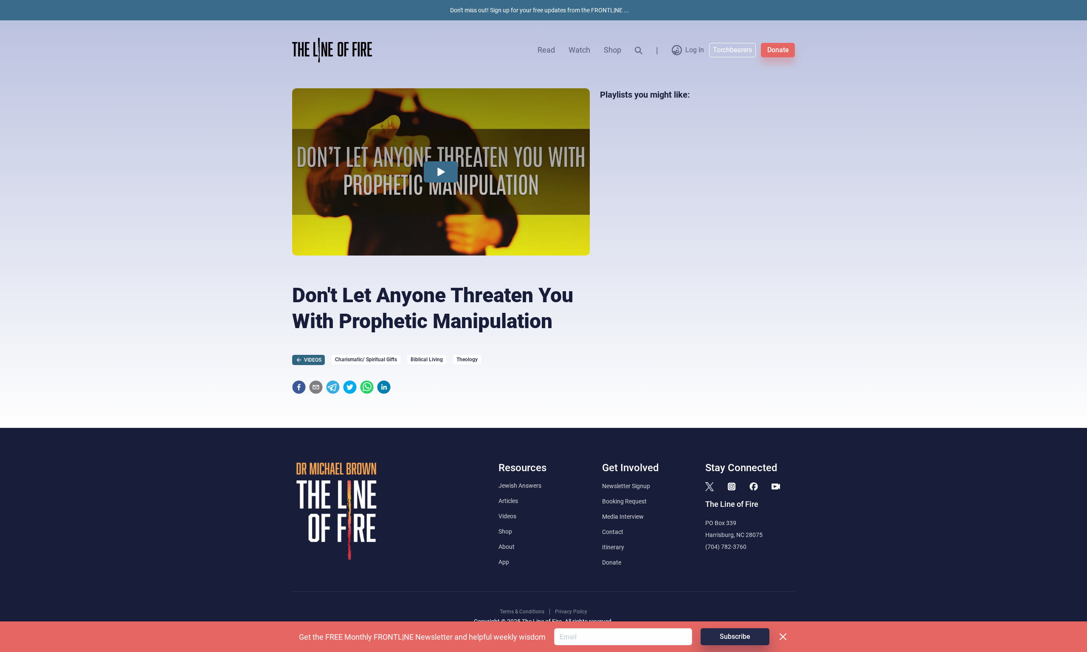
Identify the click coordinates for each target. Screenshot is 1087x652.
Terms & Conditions (522, 612)
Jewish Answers (519, 485)
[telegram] (333, 387)
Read (546, 49)
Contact (612, 531)
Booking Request (624, 501)
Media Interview (623, 516)
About (506, 546)
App (503, 562)
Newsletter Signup (626, 486)
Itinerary (613, 547)
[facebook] (299, 387)
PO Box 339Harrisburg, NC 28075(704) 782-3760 (734, 535)
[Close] (783, 637)
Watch (579, 49)
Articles (508, 500)
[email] (316, 387)
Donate (778, 50)
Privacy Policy (571, 612)
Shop (612, 49)
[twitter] (350, 387)
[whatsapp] (367, 387)
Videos (507, 516)
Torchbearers (732, 50)
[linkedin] (384, 387)
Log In (694, 50)
